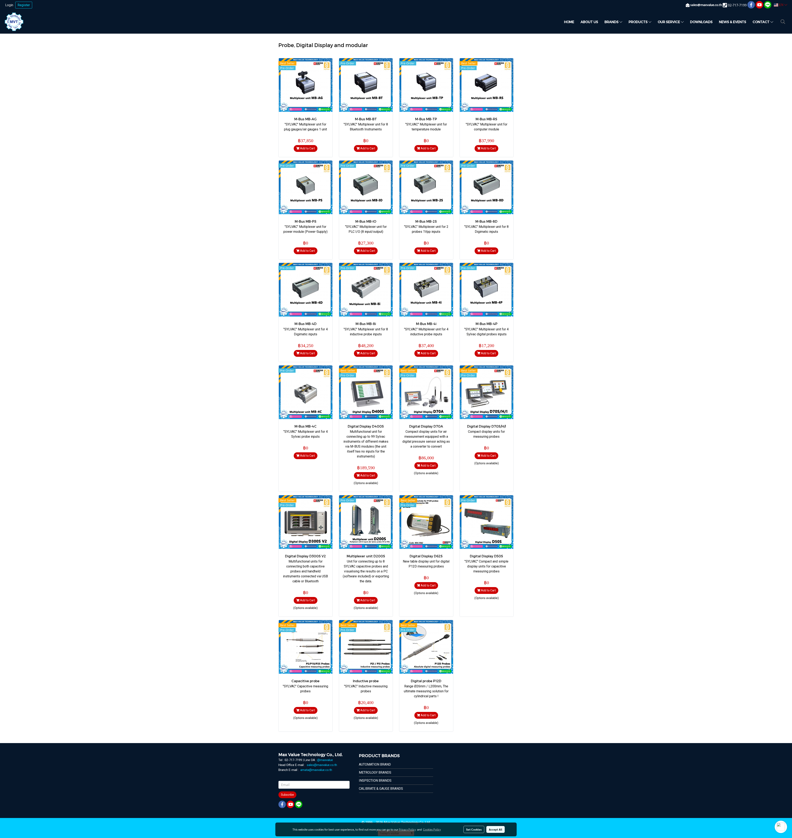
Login (9, 5)
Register (24, 5)
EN (781, 5)
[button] (782, 22)
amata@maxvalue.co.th (316, 770)
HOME (569, 22)
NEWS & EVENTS (732, 22)
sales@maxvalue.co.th (322, 765)
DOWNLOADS (701, 22)
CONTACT (761, 22)
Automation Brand (375, 764)
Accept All (495, 829)
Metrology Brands (375, 772)
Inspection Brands (375, 780)
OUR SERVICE (669, 22)
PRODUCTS (638, 22)
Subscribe (287, 794)
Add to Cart (307, 148)
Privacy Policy (407, 829)
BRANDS (612, 22)
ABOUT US (589, 22)
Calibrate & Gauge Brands (381, 789)
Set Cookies (474, 829)
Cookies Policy (432, 829)
